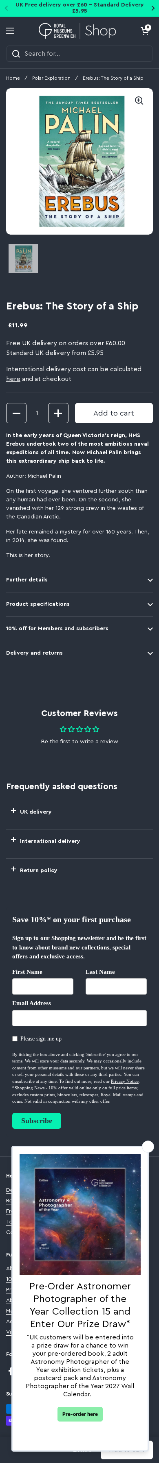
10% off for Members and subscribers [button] (57, 628)
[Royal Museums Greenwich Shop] (77, 31)
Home (13, 78)
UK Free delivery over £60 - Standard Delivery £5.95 (79, 8)
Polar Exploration (51, 78)
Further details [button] (27, 580)
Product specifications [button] (38, 604)
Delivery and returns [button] (34, 653)
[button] (145, 31)
